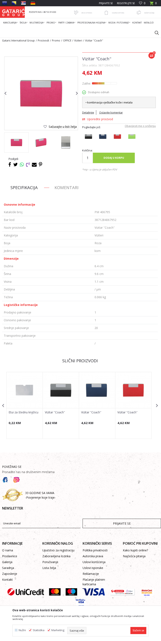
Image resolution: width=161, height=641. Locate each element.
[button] (155, 33)
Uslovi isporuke (93, 568)
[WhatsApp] (22, 164)
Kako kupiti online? (135, 550)
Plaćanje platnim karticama (94, 582)
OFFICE (67, 40)
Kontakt (7, 580)
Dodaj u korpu (114, 158)
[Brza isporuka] (76, 12)
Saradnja (8, 568)
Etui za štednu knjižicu (23, 412)
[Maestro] (71, 592)
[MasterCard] (55, 592)
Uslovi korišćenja (94, 562)
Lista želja (49, 568)
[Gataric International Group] (13, 12)
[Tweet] (15, 164)
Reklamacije (91, 574)
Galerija (7, 562)
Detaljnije (88, 112)
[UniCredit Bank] (25, 592)
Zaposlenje (9, 574)
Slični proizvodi (80, 361)
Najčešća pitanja (134, 556)
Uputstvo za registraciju (58, 550)
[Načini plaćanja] (138, 12)
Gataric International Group (18, 40)
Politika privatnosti (95, 550)
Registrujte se (126, 3)
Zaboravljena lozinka (56, 556)
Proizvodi (43, 40)
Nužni (22, 630)
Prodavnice (9, 556)
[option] (16, 142)
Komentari (67, 187)
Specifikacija (24, 187)
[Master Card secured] (147, 592)
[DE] (32, 2)
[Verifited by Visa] (81, 602)
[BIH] (14, 2)
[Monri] (122, 592)
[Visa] (93, 592)
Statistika (38, 630)
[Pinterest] (40, 164)
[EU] (4, 2)
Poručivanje (50, 562)
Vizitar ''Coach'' (55, 412)
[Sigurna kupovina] (106, 12)
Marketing (57, 630)
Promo (56, 40)
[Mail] (34, 164)
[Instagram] (16, 480)
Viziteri (78, 40)
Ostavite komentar (111, 112)
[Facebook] (9, 164)
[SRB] (23, 2)
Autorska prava (93, 556)
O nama (7, 550)
